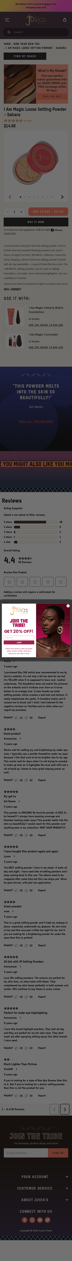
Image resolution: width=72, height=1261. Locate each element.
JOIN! (19, 642)
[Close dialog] (68, 606)
